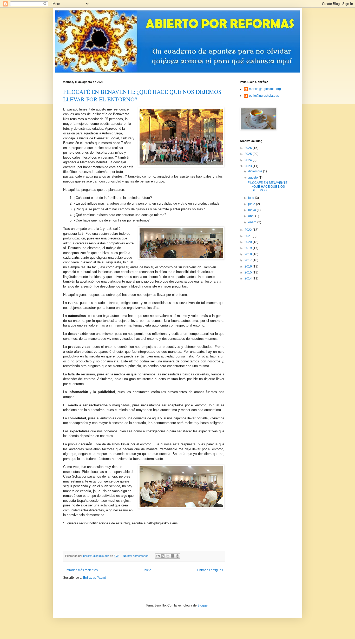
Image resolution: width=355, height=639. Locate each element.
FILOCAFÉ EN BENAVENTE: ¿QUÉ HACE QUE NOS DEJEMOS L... (268, 186)
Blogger (203, 605)
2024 (249, 160)
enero (252, 222)
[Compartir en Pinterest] (177, 556)
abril (251, 216)
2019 (249, 248)
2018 (249, 254)
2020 (249, 242)
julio (251, 198)
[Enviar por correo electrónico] (157, 556)
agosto (253, 177)
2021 (249, 236)
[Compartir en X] (167, 556)
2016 (249, 266)
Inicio (147, 570)
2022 (249, 230)
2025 (249, 154)
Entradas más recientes (81, 570)
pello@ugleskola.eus (264, 95)
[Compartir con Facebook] (172, 556)
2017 (249, 260)
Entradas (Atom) (94, 577)
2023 (249, 166)
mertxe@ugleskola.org (265, 89)
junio (252, 204)
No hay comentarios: (136, 555)
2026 (249, 148)
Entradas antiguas (210, 570)
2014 (249, 278)
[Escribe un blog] (162, 556)
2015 (249, 272)
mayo (252, 210)
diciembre (255, 171)
